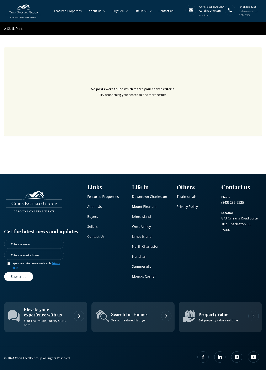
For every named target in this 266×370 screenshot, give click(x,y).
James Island (141, 236)
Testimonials (187, 196)
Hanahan (139, 256)
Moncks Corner (144, 276)
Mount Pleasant (144, 206)
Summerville (141, 266)
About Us (95, 11)
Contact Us (166, 11)
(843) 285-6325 (232, 202)
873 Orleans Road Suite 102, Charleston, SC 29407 (239, 224)
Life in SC (141, 11)
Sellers (92, 226)
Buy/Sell (118, 11)
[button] (97, 11)
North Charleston (145, 246)
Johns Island (141, 216)
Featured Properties (68, 11)
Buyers (92, 216)
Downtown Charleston (149, 196)
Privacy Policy (187, 206)
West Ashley (141, 226)
